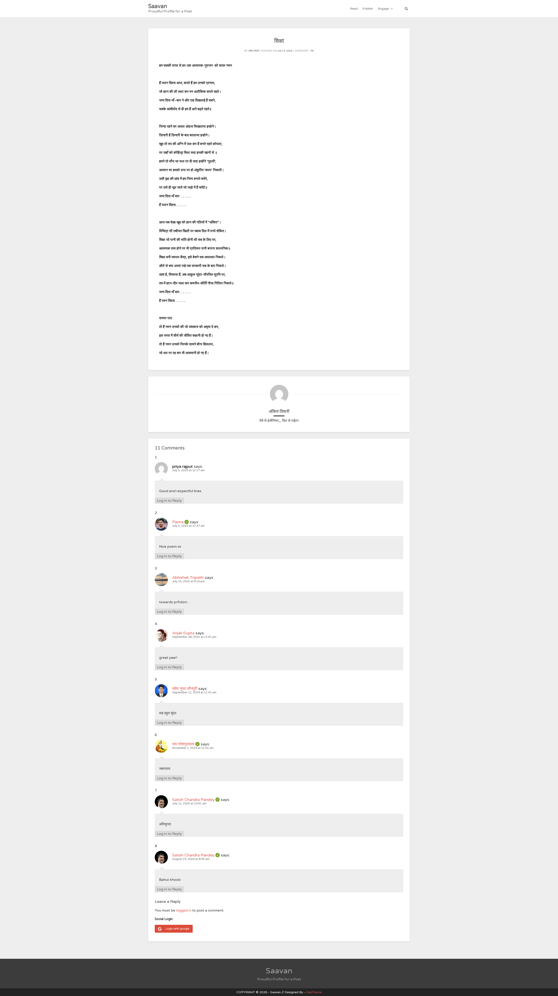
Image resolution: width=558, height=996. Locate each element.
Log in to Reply (169, 500)
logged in (183, 910)
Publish (367, 8)
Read (354, 8)
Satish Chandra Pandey (196, 799)
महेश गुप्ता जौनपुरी (184, 688)
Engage (383, 8)
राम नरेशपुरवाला (186, 744)
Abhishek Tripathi (188, 577)
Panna (180, 522)
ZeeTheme (314, 992)
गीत (312, 50)
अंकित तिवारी (253, 50)
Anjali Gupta (183, 633)
